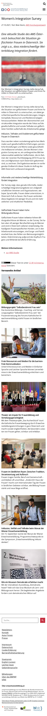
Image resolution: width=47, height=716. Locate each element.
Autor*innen (7, 635)
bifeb (4, 679)
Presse (5, 638)
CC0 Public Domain (11, 97)
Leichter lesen (8, 665)
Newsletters (7, 630)
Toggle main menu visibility (44, 9)
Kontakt (5, 632)
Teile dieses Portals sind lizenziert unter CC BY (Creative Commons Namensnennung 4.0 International (23, 702)
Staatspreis (7, 659)
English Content (8, 662)
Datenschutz (7, 647)
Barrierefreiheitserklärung (13, 653)
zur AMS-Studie (12, 252)
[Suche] (44, 3)
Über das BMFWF (9, 677)
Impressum (7, 644)
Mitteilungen (7, 674)
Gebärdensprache (9, 667)
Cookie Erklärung (9, 650)
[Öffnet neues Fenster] (7, 4)
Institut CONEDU (7, 693)
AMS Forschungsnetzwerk (36, 25)
